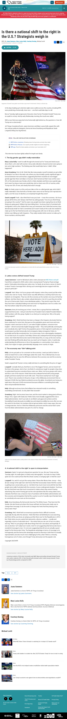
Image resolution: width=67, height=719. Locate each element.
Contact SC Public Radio (42, 703)
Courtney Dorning (31, 41)
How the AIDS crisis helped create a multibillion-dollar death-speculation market (36, 665)
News (8, 573)
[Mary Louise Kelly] (5, 603)
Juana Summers (11, 41)
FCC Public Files (29, 703)
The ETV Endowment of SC (30, 700)
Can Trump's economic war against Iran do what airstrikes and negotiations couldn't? (37, 677)
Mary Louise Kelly (21, 41)
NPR (15, 573)
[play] (4, 8)
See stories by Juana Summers (21, 593)
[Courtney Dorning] (5, 619)
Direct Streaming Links (30, 696)
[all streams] (64, 8)
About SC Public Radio (44, 699)
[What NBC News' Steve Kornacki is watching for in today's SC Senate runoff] (7, 642)
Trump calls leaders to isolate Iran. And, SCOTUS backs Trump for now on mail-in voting (38, 653)
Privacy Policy (55, 699)
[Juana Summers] (5, 589)
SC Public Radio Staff (57, 696)
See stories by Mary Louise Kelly (22, 609)
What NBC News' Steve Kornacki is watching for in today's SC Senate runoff (34, 641)
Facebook (27, 707)
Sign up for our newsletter (55, 703)
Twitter (40, 696)
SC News (15, 639)
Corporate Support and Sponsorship (44, 708)
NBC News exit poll (52, 280)
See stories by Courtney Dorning (22, 624)
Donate (60, 2)
